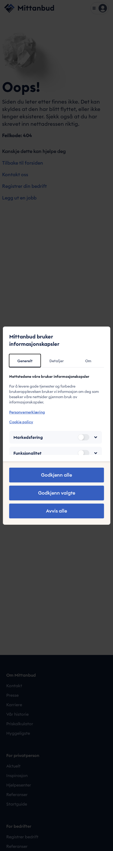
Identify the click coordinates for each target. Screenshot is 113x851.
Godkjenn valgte (56, 493)
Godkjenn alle (56, 475)
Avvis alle (56, 511)
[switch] (83, 437)
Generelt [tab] (25, 361)
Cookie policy (21, 422)
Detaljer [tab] (56, 361)
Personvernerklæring (27, 412)
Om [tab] (88, 361)
